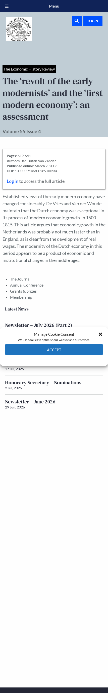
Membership (21, 297)
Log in (12, 181)
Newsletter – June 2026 (30, 401)
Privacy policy (63, 359)
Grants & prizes (23, 291)
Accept (54, 349)
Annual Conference (26, 285)
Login (93, 21)
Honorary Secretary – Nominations (43, 382)
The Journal (20, 278)
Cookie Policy (42, 359)
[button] (100, 334)
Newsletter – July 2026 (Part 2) (38, 325)
